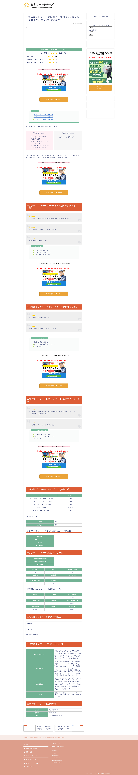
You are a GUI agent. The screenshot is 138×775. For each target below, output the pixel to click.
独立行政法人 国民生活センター (58, 747)
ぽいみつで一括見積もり (100, 87)
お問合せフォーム (31, 766)
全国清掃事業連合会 (57, 757)
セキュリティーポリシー (33, 763)
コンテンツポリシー (31, 755)
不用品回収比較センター (54, 99)
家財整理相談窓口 (57, 762)
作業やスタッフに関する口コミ (43, 117)
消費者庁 (55, 750)
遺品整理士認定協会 (57, 760)
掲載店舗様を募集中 (31, 748)
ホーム (28, 744)
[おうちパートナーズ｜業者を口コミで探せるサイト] (39, 9)
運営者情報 (29, 752)
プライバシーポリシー (32, 759)
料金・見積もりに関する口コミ (43, 115)
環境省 (54, 753)
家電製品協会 (56, 755)
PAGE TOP (133, 750)
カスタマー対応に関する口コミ (43, 119)
